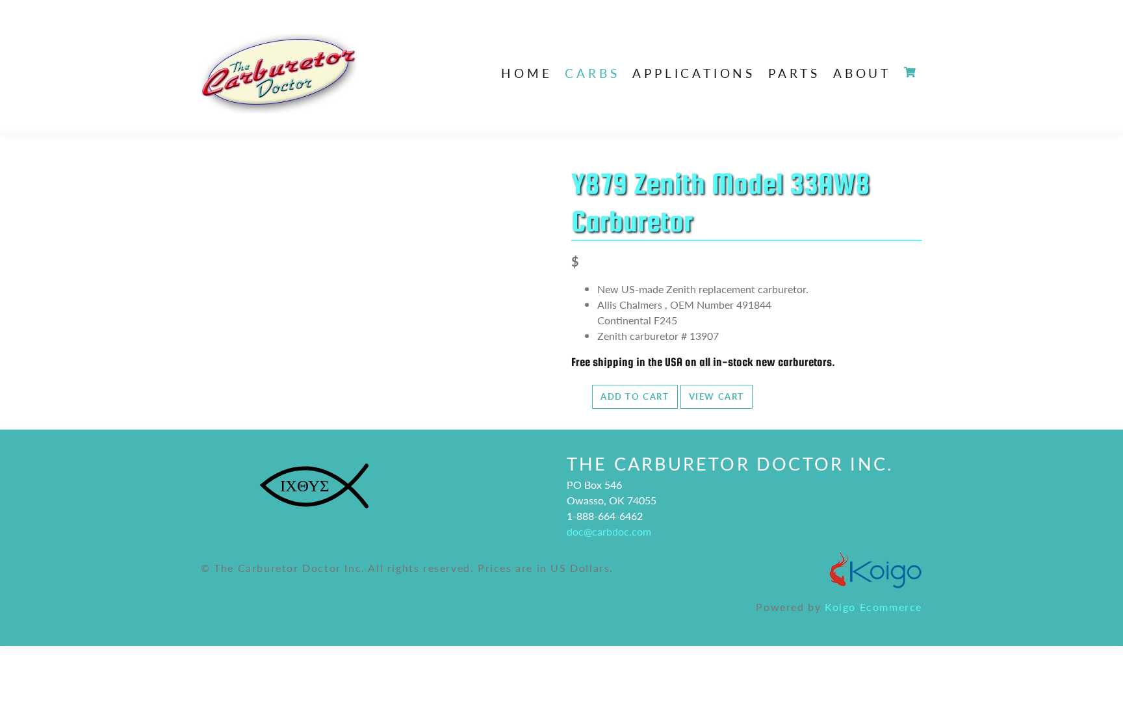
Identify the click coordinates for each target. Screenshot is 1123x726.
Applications (693, 73)
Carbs (592, 73)
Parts (794, 73)
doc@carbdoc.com (609, 531)
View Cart (716, 396)
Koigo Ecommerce (873, 606)
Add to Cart (634, 396)
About (862, 73)
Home (526, 73)
